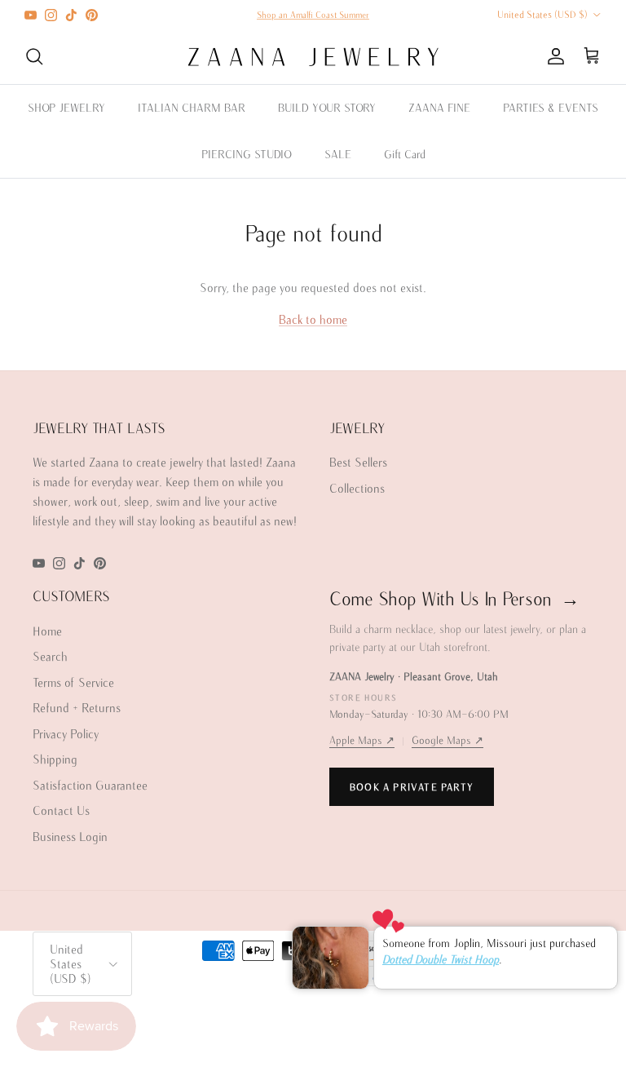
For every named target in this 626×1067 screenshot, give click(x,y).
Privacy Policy (66, 734)
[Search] (34, 56)
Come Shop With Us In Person (454, 598)
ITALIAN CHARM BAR (191, 107)
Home (47, 631)
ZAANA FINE (439, 107)
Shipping (55, 759)
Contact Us (61, 810)
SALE (337, 154)
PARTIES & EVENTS (550, 107)
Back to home (313, 319)
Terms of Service (73, 682)
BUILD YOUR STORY (327, 107)
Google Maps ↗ (447, 740)
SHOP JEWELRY (66, 107)
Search (50, 656)
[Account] (553, 56)
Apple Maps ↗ (362, 740)
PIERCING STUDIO (246, 154)
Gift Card (404, 154)
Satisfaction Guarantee (90, 785)
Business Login (70, 836)
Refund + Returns (77, 708)
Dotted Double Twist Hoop (440, 959)
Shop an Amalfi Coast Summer (313, 15)
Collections (357, 488)
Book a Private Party (412, 786)
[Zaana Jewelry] (313, 57)
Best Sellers (358, 462)
